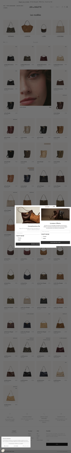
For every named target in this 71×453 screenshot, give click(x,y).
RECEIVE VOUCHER (35, 244)
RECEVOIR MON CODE (55, 242)
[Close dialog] (69, 209)
